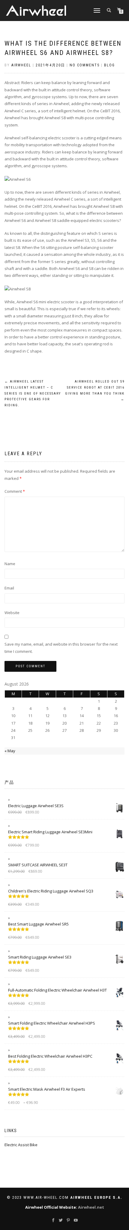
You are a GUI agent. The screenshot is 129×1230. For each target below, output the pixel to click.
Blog (109, 65)
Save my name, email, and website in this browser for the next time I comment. (61, 647)
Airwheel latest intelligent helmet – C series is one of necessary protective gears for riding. (32, 393)
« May (9, 750)
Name (9, 563)
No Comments (85, 65)
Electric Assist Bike (21, 1144)
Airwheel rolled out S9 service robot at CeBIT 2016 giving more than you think (94, 390)
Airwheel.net (91, 1207)
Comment (14, 491)
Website (12, 612)
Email (9, 588)
